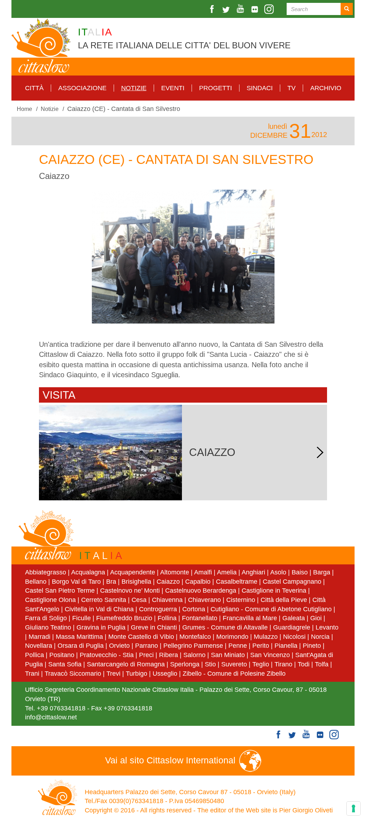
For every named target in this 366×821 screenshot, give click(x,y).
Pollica (34, 655)
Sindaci (260, 88)
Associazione (82, 88)
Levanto (327, 627)
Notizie (134, 88)
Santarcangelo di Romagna (126, 664)
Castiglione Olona (50, 599)
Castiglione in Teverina (274, 590)
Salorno (194, 655)
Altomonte (174, 572)
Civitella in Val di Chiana (99, 609)
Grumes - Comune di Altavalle (225, 627)
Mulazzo (266, 636)
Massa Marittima (79, 636)
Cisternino (240, 599)
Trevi (113, 673)
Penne (237, 645)
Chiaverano (204, 599)
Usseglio (165, 673)
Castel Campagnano (292, 581)
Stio (210, 664)
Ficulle (81, 618)
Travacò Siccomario (73, 673)
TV (291, 88)
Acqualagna (88, 572)
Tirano (283, 664)
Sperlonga (184, 664)
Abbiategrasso (46, 572)
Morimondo (232, 636)
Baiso (300, 572)
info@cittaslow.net (51, 717)
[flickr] (255, 9)
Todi (304, 664)
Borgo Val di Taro (76, 581)
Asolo (278, 572)
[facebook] (213, 9)
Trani (32, 673)
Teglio (260, 664)
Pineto (312, 645)
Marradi (39, 636)
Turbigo (136, 673)
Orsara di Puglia (81, 645)
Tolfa (321, 664)
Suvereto (234, 664)
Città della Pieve (284, 599)
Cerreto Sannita (103, 599)
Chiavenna (167, 599)
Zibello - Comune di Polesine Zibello (234, 673)
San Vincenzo (270, 655)
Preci (146, 655)
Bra (111, 581)
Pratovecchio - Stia (107, 655)
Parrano (146, 645)
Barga (321, 572)
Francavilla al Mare (250, 618)
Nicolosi (294, 636)
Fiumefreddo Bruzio (124, 618)
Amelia (227, 572)
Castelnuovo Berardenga (200, 590)
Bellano (35, 581)
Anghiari (253, 572)
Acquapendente (132, 572)
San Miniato (228, 655)
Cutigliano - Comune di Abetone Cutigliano (271, 609)
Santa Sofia (64, 664)
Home (24, 109)
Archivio (325, 88)
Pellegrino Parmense (193, 645)
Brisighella (136, 581)
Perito (260, 645)
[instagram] (270, 9)
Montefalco (195, 636)
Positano (61, 655)
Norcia (320, 636)
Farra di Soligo (46, 618)
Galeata (293, 618)
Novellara (38, 645)
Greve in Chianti (154, 627)
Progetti (215, 88)
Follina (167, 618)
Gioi (316, 618)
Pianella (285, 645)
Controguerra (158, 609)
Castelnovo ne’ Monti (130, 590)
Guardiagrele (291, 627)
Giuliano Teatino (48, 627)
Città (34, 88)
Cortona (193, 609)
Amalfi (203, 572)
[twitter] (227, 9)
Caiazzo (168, 581)
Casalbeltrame (236, 581)
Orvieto (119, 645)
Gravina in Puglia (100, 627)
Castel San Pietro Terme (60, 590)
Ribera (168, 655)
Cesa (139, 599)
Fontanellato (199, 618)
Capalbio (198, 581)
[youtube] (241, 9)
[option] (183, 257)
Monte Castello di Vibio (141, 636)
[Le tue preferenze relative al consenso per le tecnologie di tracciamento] (353, 808)
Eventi (172, 88)
